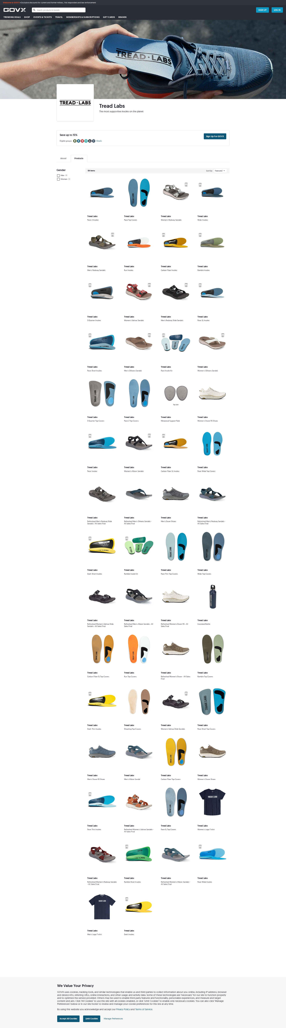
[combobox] (59, 10)
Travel (59, 17)
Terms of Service (144, 1009)
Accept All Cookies (68, 1018)
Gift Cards (109, 17)
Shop (27, 17)
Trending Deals (12, 17)
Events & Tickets (43, 17)
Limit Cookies (92, 1018)
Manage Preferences (113, 1018)
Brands (122, 17)
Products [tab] (78, 158)
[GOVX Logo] (15, 10)
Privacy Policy (123, 1009)
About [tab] (63, 158)
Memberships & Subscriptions (83, 17)
